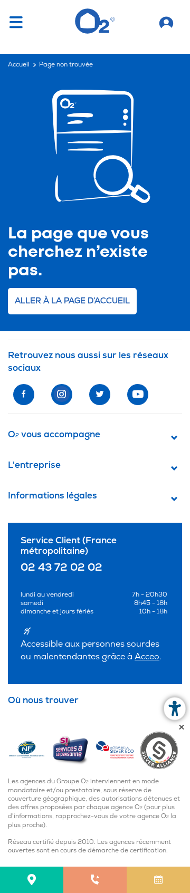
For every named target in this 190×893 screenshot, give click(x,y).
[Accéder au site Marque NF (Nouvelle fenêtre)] (30, 750)
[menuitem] (31, 880)
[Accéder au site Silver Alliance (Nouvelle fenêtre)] (161, 750)
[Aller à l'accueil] (166, 21)
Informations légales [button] (52, 496)
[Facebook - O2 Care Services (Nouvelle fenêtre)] (23, 394)
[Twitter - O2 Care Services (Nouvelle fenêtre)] (99, 394)
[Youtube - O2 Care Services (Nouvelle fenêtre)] (137, 394)
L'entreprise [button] (34, 465)
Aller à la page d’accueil (72, 301)
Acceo (147, 656)
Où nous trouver (43, 700)
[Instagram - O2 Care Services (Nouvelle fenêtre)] (61, 394)
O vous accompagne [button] (54, 434)
